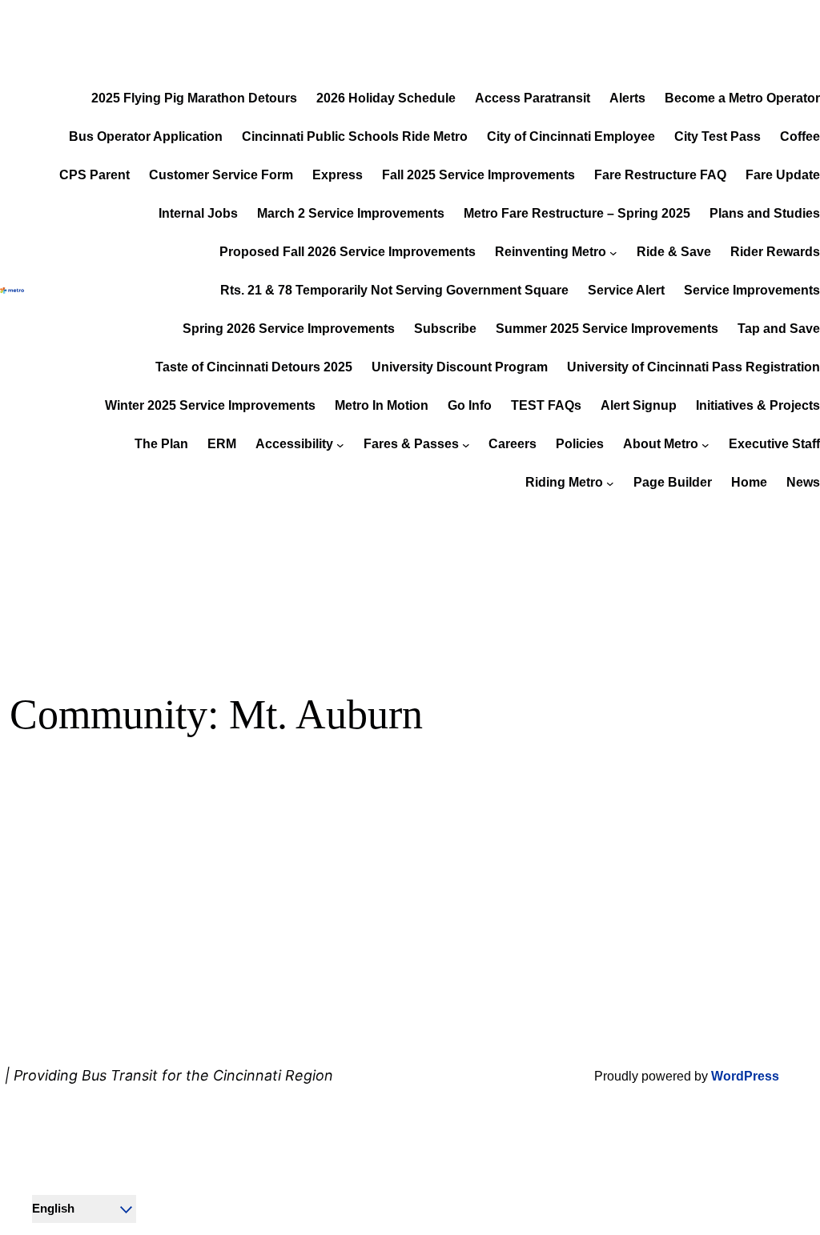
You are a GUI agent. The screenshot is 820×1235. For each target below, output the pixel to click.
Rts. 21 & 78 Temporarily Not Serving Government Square (394, 290)
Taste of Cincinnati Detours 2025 (253, 367)
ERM (221, 444)
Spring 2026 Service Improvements (289, 328)
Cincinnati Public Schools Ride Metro (355, 136)
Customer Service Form (221, 175)
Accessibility (294, 444)
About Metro (660, 444)
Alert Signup (639, 405)
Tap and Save (779, 328)
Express (337, 175)
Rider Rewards (775, 252)
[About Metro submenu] (705, 444)
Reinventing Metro (550, 252)
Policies (580, 444)
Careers (512, 444)
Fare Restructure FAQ (660, 175)
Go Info (470, 405)
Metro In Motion (381, 405)
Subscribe (445, 328)
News (803, 482)
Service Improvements (752, 290)
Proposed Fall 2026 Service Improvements (347, 252)
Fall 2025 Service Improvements (478, 175)
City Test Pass (717, 136)
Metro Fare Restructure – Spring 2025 (577, 213)
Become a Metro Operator (742, 98)
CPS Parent (94, 175)
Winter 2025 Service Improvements (210, 405)
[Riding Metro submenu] (610, 483)
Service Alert (626, 290)
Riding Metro (564, 482)
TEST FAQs (546, 405)
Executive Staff (774, 444)
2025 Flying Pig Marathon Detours (194, 98)
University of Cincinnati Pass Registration (693, 367)
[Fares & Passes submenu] (466, 444)
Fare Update (783, 175)
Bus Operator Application (146, 136)
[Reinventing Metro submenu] (613, 252)
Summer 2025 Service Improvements (607, 328)
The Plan (161, 444)
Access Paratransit (532, 98)
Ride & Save (674, 252)
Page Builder (672, 482)
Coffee (800, 136)
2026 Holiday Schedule (386, 98)
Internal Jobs (198, 213)
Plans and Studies (764, 213)
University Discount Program (460, 367)
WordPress (745, 1076)
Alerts (627, 98)
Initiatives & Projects (758, 405)
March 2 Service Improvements (350, 213)
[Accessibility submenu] (340, 444)
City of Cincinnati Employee (571, 136)
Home (749, 482)
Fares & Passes (411, 444)
